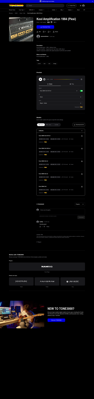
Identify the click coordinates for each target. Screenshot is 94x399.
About (78, 9)
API (84, 9)
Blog (62, 9)
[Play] (40, 79)
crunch (39, 63)
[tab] (41, 124)
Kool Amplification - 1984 (43, 56)
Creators (41, 9)
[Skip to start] (44, 79)
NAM (16, 13)
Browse (11, 13)
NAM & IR (31, 9)
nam (44, 63)
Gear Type (21, 9)
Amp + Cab (22, 13)
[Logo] (16, 6)
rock (49, 63)
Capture (70, 9)
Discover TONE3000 (56, 320)
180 (40, 31)
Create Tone (72, 5)
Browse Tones (12, 9)
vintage (54, 63)
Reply (48, 226)
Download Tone (46, 27)
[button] (47, 1)
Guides (53, 9)
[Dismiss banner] (92, 1)
